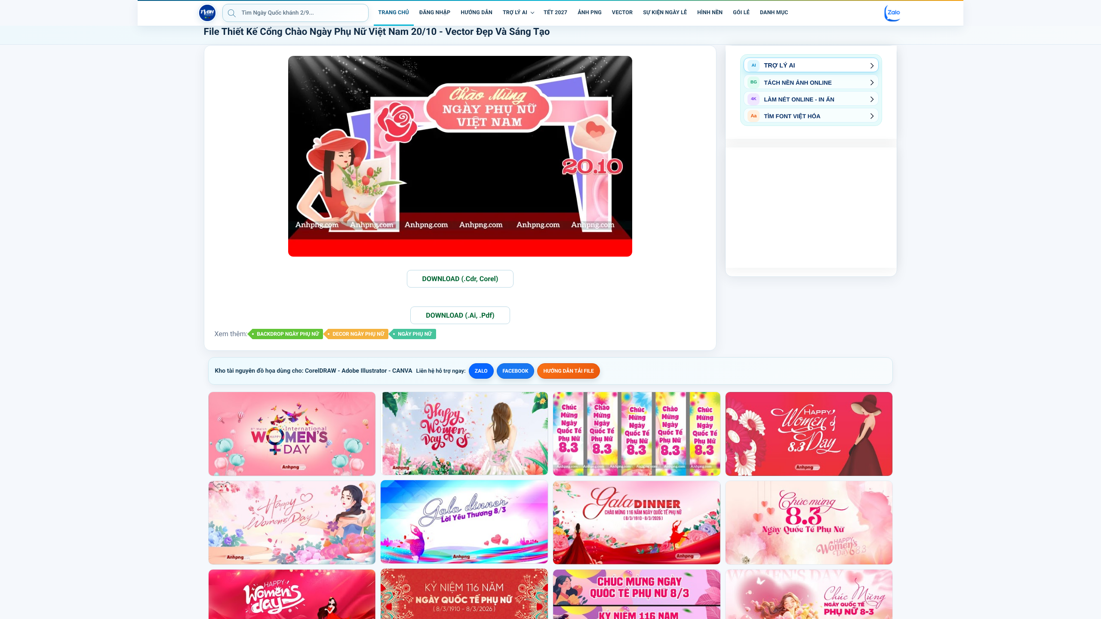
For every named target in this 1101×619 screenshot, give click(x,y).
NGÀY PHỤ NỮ (414, 334)
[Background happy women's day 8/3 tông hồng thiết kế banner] (292, 433)
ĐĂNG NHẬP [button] (434, 12)
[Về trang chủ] (207, 13)
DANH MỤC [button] (774, 12)
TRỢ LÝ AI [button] (515, 12)
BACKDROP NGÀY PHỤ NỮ (288, 334)
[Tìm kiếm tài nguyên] (231, 13)
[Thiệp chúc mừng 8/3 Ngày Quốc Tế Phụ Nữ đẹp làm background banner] (809, 522)
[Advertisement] (811, 207)
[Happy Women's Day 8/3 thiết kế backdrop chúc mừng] (809, 433)
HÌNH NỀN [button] (710, 12)
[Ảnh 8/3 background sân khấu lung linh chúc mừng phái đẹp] (464, 433)
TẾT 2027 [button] (555, 12)
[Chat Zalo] (893, 13)
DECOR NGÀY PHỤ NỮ (358, 334)
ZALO (481, 371)
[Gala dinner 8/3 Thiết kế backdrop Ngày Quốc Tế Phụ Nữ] (636, 522)
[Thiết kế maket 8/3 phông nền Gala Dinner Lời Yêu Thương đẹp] (464, 522)
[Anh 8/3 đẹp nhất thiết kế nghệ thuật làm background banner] (292, 522)
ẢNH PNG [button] (590, 12)
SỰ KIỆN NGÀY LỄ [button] (665, 12)
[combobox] (295, 13)
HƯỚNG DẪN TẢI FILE (568, 371)
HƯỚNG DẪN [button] (476, 12)
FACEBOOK (516, 371)
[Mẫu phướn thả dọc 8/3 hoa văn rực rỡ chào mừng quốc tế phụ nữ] (636, 433)
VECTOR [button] (622, 12)
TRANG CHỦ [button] (393, 12)
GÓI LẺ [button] (741, 12)
